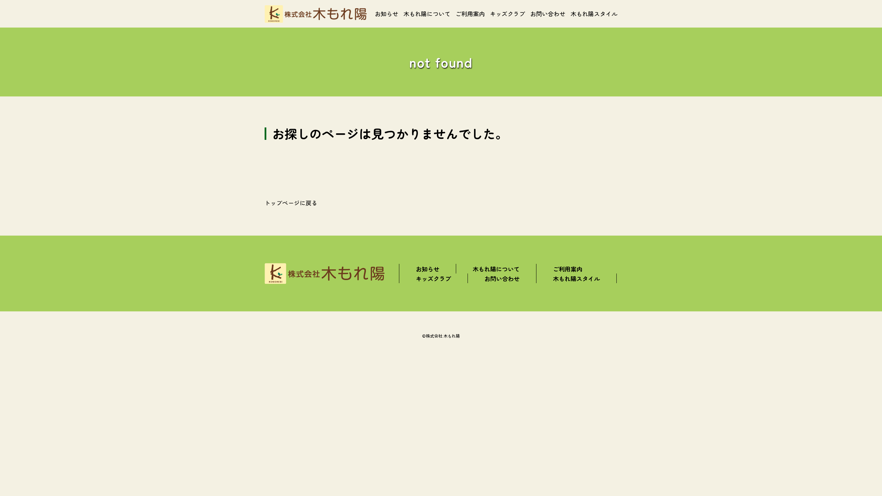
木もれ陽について (426, 13)
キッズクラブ (507, 13)
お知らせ (386, 13)
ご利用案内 (470, 13)
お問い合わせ (547, 13)
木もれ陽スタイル (594, 13)
